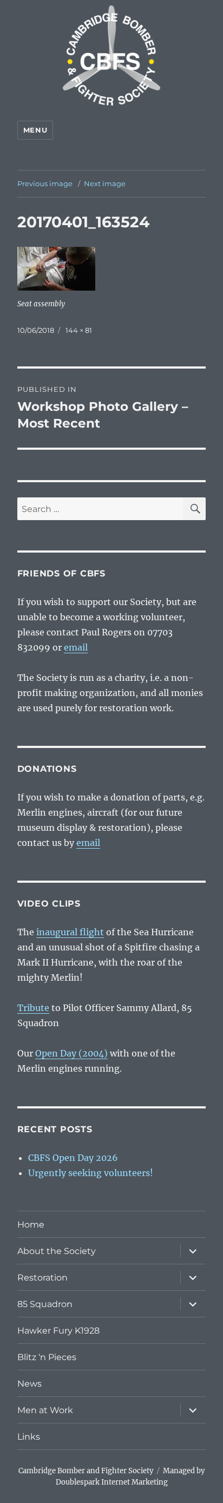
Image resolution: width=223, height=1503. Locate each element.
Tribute (33, 1007)
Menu (35, 130)
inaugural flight (70, 932)
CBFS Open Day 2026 (73, 1157)
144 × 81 (78, 330)
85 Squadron (45, 1304)
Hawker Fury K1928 (58, 1330)
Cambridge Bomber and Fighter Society (85, 1470)
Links (28, 1437)
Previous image (45, 183)
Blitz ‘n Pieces (46, 1357)
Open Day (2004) (71, 1053)
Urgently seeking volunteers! (90, 1172)
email (76, 647)
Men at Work (45, 1410)
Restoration (42, 1277)
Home (30, 1224)
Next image (105, 183)
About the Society (56, 1251)
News (29, 1384)
